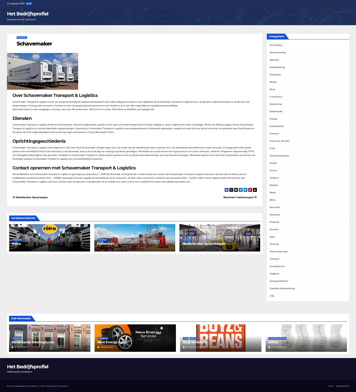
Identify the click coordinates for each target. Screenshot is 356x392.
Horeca (273, 170)
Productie (274, 222)
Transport (22, 37)
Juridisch (274, 178)
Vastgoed (274, 274)
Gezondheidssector (279, 156)
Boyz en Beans (195, 342)
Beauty (273, 82)
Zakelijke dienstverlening (282, 288)
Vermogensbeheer (279, 281)
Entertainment (277, 126)
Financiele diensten (280, 141)
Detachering (276, 104)
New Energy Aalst (111, 342)
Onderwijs (275, 215)
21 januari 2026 (279, 347)
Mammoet (105, 244)
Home (331, 386)
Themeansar (63, 386)
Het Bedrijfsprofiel (27, 14)
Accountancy (276, 45)
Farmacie (274, 133)
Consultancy (276, 97)
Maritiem (274, 185)
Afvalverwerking (278, 52)
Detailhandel (276, 111)
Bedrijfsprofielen (342, 386)
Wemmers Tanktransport (238, 197)
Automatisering (277, 67)
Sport (272, 237)
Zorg (272, 296)
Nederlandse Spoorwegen (31, 197)
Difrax (273, 342)
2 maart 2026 (106, 347)
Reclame (274, 229)
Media (273, 192)
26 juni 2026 (20, 347)
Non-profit (275, 207)
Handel (273, 163)
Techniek (274, 244)
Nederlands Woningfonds (33, 342)
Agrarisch (274, 60)
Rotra (16, 244)
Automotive (275, 74)
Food (272, 148)
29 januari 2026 (194, 347)
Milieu (273, 200)
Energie (274, 119)
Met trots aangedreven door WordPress (23, 386)
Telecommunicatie (279, 251)
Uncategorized (277, 266)
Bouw (272, 89)
